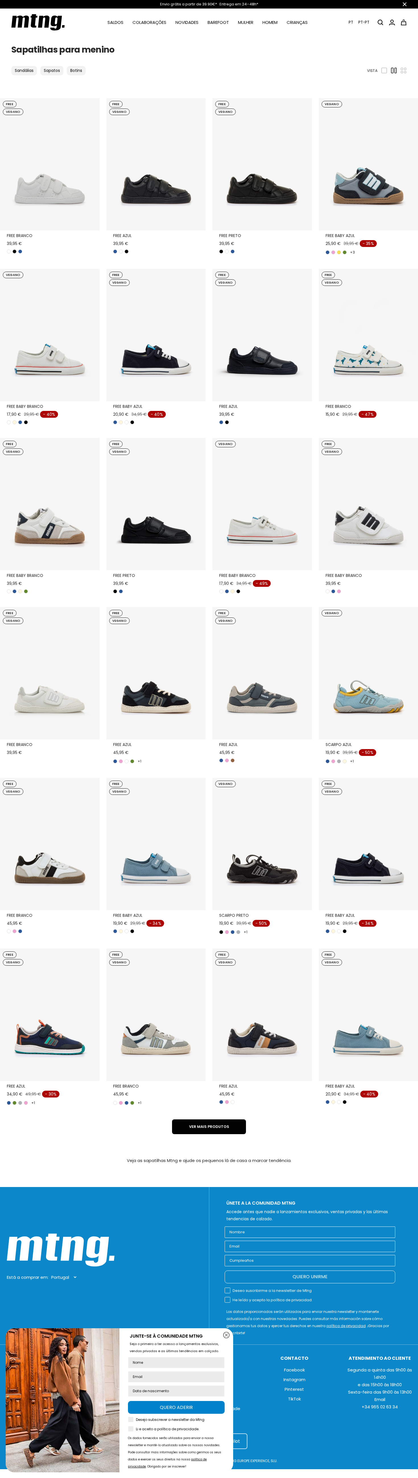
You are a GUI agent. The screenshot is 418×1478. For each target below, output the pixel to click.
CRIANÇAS (297, 22)
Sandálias (24, 70)
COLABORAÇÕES (149, 22)
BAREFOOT (218, 22)
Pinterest (294, 1389)
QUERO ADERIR (176, 1407)
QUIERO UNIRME (310, 1276)
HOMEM (270, 22)
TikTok (294, 1399)
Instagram (294, 1380)
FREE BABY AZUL (340, 235)
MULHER (245, 22)
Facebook (294, 1370)
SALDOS (115, 22)
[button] (359, 22)
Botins (76, 70)
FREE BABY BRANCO (25, 406)
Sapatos (52, 70)
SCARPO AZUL (339, 744)
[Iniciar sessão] (392, 22)
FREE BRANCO (19, 235)
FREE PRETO (230, 235)
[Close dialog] (226, 1335)
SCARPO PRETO (234, 915)
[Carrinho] (404, 22)
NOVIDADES (186, 22)
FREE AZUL (122, 235)
